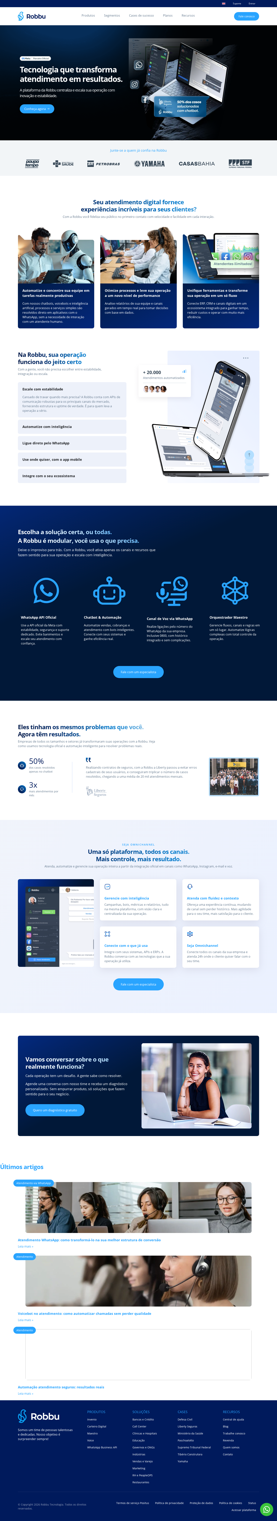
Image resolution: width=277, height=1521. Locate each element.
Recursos (188, 15)
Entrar (252, 3)
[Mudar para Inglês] (223, 3)
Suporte (237, 3)
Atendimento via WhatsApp (33, 1183)
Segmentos (112, 15)
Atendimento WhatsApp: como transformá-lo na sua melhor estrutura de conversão (89, 1240)
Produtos (88, 15)
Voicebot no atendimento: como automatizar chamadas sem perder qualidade (84, 1313)
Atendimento (24, 1256)
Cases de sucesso (141, 15)
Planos (168, 15)
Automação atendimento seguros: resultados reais (61, 1387)
